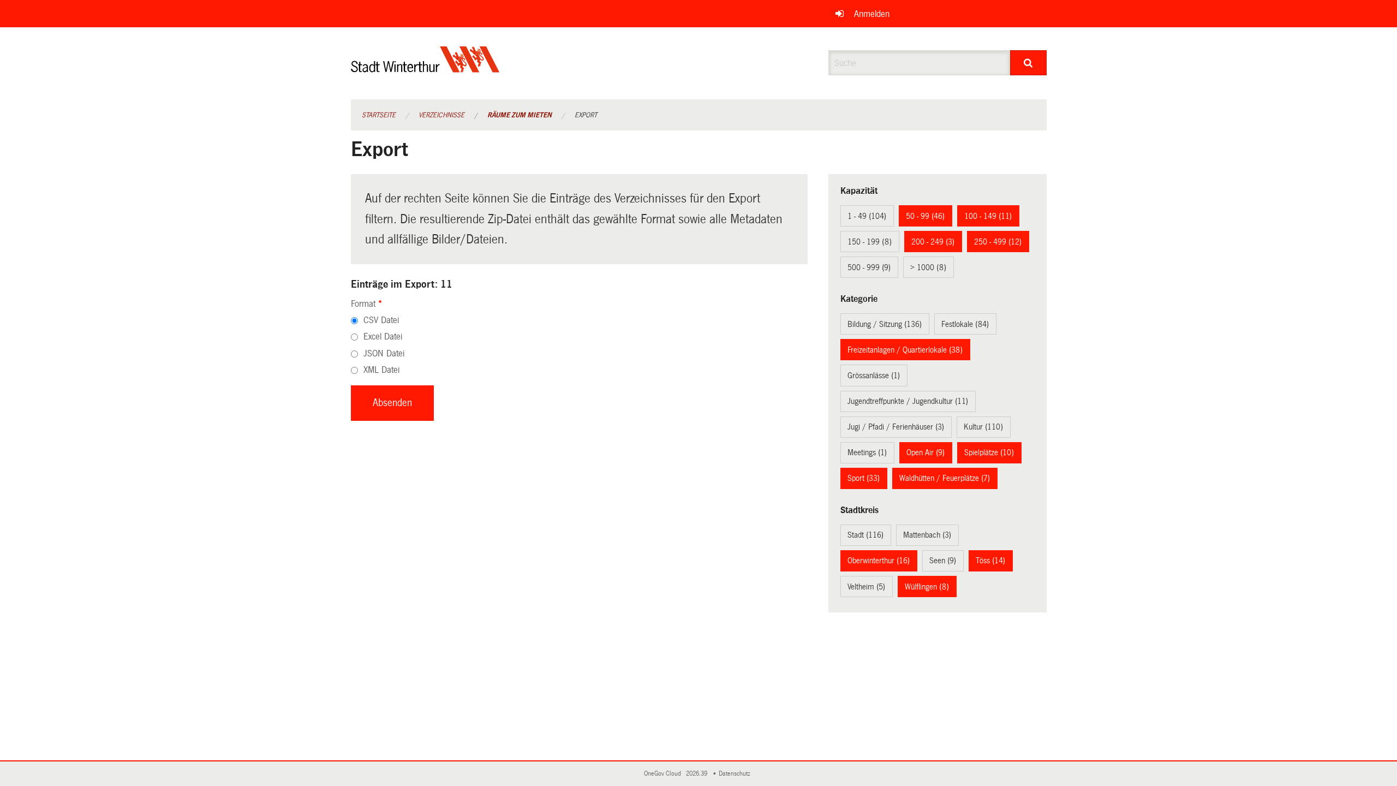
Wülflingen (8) (927, 586)
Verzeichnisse (441, 115)
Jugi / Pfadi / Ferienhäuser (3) (895, 426)
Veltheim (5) (866, 586)
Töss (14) (990, 560)
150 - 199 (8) (869, 241)
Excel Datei (382, 336)
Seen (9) (942, 560)
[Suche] (1028, 62)
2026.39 (697, 773)
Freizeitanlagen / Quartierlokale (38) (905, 350)
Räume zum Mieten (519, 115)
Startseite (379, 115)
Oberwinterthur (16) (878, 560)
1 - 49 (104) (866, 216)
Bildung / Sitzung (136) (884, 324)
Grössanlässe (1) (873, 375)
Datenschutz (736, 773)
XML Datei (381, 369)
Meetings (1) (867, 452)
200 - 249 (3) (932, 241)
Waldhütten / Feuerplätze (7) (944, 478)
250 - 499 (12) (998, 241)
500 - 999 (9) (869, 267)
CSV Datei (381, 320)
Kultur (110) (983, 426)
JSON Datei (383, 353)
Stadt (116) (865, 535)
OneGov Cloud (664, 773)
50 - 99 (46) (925, 216)
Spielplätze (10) (989, 452)
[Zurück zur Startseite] (425, 68)
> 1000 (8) (928, 267)
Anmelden (871, 14)
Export (586, 115)
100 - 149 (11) (988, 216)
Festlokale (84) (965, 324)
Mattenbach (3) (927, 535)
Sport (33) (863, 478)
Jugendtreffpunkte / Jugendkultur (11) (907, 401)
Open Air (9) (925, 452)
